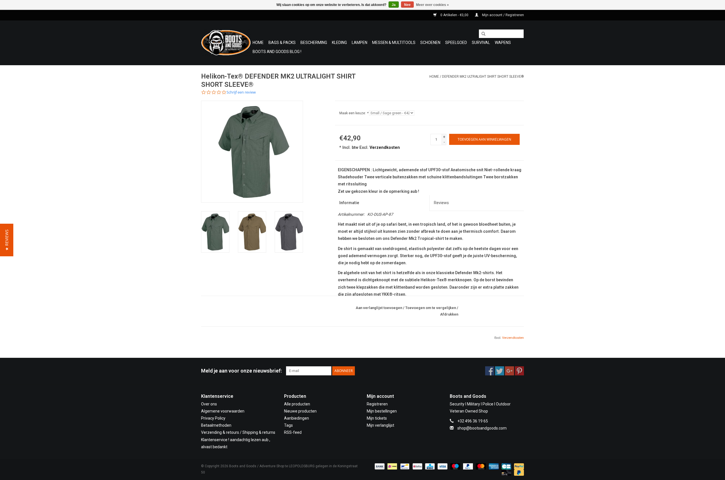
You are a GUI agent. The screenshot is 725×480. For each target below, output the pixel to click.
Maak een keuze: (353, 113)
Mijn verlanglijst (380, 425)
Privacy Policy (213, 418)
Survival (481, 42)
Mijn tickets (377, 418)
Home (258, 42)
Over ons (209, 404)
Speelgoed (456, 42)
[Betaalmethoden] (379, 466)
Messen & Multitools (393, 42)
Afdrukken (449, 314)
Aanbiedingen (296, 418)
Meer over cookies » (432, 5)
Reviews (441, 202)
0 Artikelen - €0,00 (454, 15)
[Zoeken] (481, 34)
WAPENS (503, 42)
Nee (407, 5)
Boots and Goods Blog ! (277, 51)
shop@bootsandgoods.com (482, 428)
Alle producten (297, 404)
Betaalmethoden (216, 425)
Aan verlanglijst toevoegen (379, 308)
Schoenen (430, 42)
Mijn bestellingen (382, 411)
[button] (6, 240)
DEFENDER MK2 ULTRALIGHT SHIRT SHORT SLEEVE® (483, 77)
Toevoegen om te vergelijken (431, 308)
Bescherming (313, 42)
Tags (288, 425)
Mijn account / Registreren (502, 15)
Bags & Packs (282, 42)
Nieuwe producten (300, 411)
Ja (394, 5)
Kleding (339, 42)
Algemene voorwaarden (222, 411)
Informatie (349, 202)
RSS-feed (293, 432)
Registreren (377, 404)
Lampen (359, 42)
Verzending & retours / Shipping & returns (238, 432)
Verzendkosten (385, 147)
